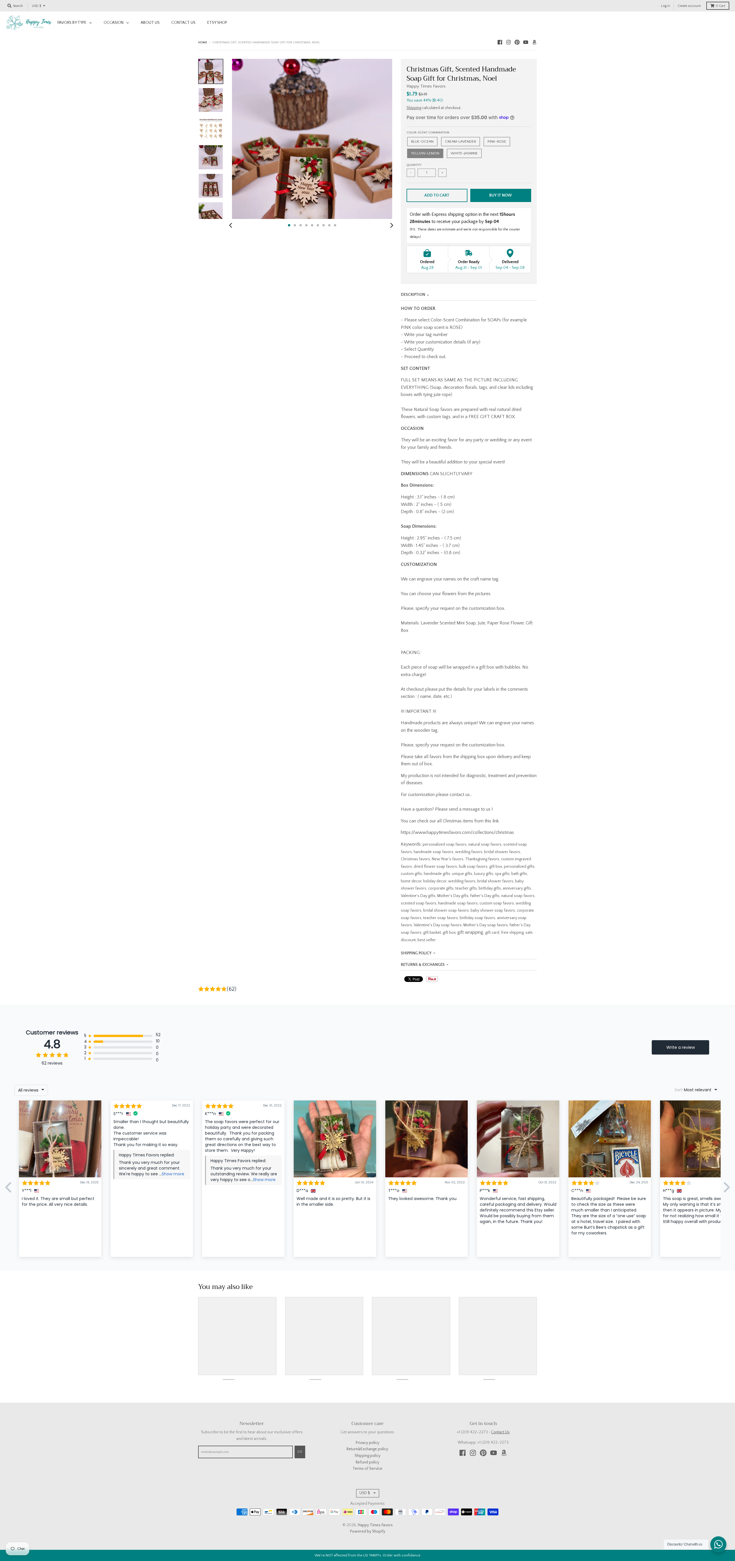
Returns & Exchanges (423, 964)
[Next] (391, 225)
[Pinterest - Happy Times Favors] (517, 42)
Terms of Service (367, 1468)
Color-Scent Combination (428, 132)
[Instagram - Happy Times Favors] (508, 42)
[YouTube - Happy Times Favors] (525, 42)
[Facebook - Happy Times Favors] (499, 42)
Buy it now (500, 195)
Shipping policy (367, 1455)
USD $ (36, 6)
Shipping (414, 108)
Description (413, 294)
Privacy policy (367, 1442)
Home (202, 42)
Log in (665, 6)
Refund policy (367, 1462)
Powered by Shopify (367, 1531)
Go (299, 1451)
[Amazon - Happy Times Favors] (534, 42)
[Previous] (231, 225)
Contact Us (500, 1432)
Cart (720, 6)
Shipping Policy (416, 953)
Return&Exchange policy (367, 1449)
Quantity (414, 165)
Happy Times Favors (426, 86)
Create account (689, 6)
